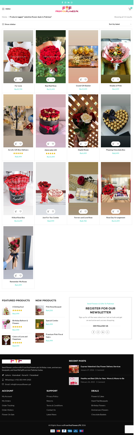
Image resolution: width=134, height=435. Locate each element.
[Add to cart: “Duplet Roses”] (81, 143)
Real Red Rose (50, 86)
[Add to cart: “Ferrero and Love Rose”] (81, 211)
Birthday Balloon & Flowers (20, 321)
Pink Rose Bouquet (53, 307)
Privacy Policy (52, 396)
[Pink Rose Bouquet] (39, 310)
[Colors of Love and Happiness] (6, 341)
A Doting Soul (18, 307)
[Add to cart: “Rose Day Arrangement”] (113, 211)
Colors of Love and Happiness (19, 337)
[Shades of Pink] (116, 56)
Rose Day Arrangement (115, 217)
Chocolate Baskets (98, 414)
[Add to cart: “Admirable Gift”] (48, 144)
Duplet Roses (83, 150)
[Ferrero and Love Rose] (83, 188)
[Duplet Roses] (83, 120)
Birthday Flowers (98, 405)
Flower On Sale (8, 414)
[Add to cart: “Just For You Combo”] (48, 211)
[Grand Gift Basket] (83, 56)
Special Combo (52, 320)
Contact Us (51, 410)
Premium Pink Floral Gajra (54, 335)
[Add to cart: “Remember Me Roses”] (16, 275)
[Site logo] (67, 9)
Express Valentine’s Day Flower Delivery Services (100, 366)
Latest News (51, 414)
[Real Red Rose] (51, 56)
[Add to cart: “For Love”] (16, 79)
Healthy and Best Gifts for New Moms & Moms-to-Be (102, 378)
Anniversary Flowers (99, 410)
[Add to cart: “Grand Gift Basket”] (81, 79)
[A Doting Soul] (6, 310)
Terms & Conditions (55, 405)
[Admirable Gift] (51, 120)
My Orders (6, 401)
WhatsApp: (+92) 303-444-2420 (18, 380)
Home (4, 17)
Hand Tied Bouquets (99, 401)
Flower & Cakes (97, 396)
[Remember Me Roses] (18, 252)
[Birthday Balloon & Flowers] (6, 325)
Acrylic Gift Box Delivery (18, 150)
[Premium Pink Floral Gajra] (39, 338)
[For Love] (18, 56)
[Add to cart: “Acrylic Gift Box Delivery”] (16, 143)
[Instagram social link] (65, 2)
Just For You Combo (51, 217)
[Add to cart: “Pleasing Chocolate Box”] (113, 143)
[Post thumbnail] (74, 369)
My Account (7, 396)
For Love (18, 86)
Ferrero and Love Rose (83, 217)
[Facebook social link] (62, 2)
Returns (50, 401)
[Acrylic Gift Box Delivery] (18, 120)
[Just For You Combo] (51, 188)
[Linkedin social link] (68, 2)
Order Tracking (8, 405)
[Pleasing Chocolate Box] (116, 120)
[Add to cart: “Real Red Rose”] (48, 79)
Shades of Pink (116, 86)
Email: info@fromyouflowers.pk (18, 384)
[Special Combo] (39, 324)
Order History (7, 410)
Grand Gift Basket (83, 86)
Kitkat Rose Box (18, 217)
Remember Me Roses (18, 281)
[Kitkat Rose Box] (18, 188)
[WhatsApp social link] (71, 2)
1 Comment (99, 370)
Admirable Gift (51, 150)
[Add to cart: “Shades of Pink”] (113, 79)
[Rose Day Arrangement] (116, 188)
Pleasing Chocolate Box (115, 150)
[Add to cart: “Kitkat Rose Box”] (16, 211)
